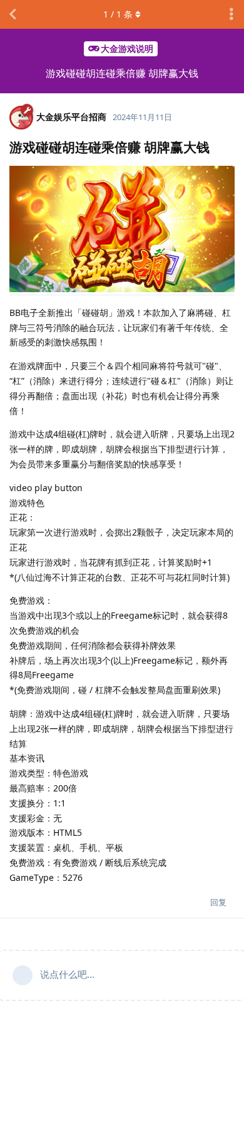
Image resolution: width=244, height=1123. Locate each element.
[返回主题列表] (12, 14)
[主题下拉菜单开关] (231, 14)
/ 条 (118, 14)
